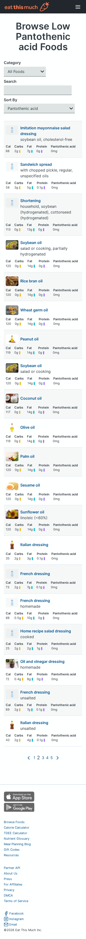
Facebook (16, 913)
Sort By (10, 99)
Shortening (31, 200)
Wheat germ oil (34, 310)
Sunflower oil (32, 512)
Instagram (16, 919)
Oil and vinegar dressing (42, 661)
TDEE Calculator (15, 833)
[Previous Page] (29, 758)
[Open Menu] (78, 6)
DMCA (8, 895)
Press (8, 879)
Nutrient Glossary (16, 838)
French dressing (35, 573)
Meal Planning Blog (17, 844)
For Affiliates (13, 884)
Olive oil (27, 427)
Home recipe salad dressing (46, 631)
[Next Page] (57, 758)
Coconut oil (31, 398)
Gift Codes (12, 849)
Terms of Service (16, 901)
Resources (11, 855)
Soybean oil (31, 242)
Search (10, 81)
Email (13, 924)
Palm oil (27, 456)
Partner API (12, 868)
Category (12, 62)
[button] (25, 72)
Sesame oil (30, 485)
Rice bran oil (31, 281)
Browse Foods (14, 822)
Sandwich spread (36, 164)
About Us (10, 873)
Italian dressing (34, 544)
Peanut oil (29, 339)
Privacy (9, 890)
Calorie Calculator (16, 827)
